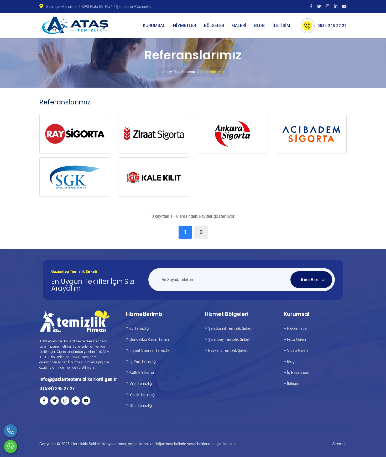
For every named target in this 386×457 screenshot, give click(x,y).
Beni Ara (309, 279)
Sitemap (339, 444)
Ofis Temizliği (140, 405)
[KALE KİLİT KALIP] (153, 177)
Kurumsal (188, 72)
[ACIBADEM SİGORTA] (311, 133)
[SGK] (74, 177)
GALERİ (239, 25)
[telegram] (320, 6)
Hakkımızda (296, 328)
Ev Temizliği (138, 328)
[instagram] (328, 6)
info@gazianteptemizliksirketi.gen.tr (78, 379)
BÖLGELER (214, 25)
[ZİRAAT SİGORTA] (153, 133)
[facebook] (312, 6)
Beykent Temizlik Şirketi (227, 350)
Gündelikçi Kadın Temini (149, 339)
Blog (290, 361)
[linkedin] (337, 6)
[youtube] (344, 6)
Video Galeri (297, 350)
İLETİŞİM (281, 25)
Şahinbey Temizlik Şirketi (228, 339)
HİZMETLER (184, 25)
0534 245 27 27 (332, 25)
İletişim (292, 383)
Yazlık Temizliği (141, 394)
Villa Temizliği (140, 383)
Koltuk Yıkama (141, 372)
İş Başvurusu (297, 372)
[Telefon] (10, 430)
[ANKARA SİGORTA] (232, 133)
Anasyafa (169, 72)
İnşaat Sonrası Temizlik (148, 350)
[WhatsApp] (10, 446)
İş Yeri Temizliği (142, 361)
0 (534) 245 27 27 (57, 388)
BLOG (259, 25)
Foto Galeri (296, 339)
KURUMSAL (154, 25)
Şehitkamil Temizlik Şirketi (229, 328)
